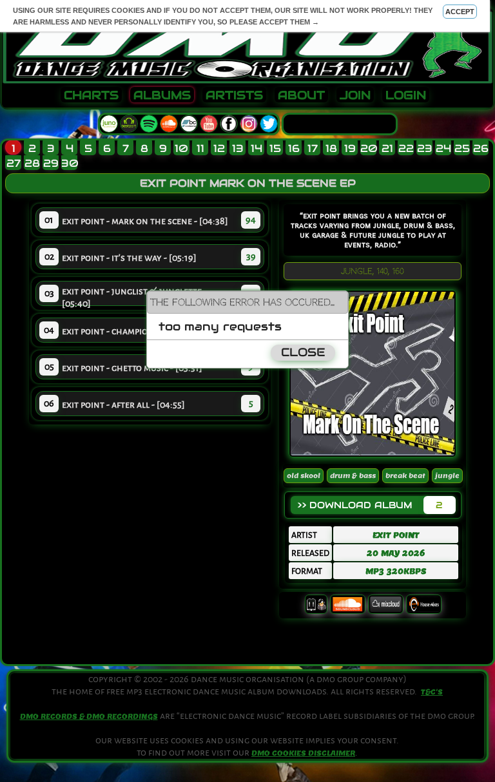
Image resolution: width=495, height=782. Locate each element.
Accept (459, 11)
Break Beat (405, 476)
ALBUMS (162, 95)
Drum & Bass (353, 476)
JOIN (355, 95)
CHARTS (91, 95)
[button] (338, 301)
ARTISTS (234, 95)
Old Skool (303, 476)
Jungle (447, 476)
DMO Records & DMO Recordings (89, 716)
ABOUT (301, 95)
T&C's (432, 691)
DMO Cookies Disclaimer (303, 753)
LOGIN (405, 95)
